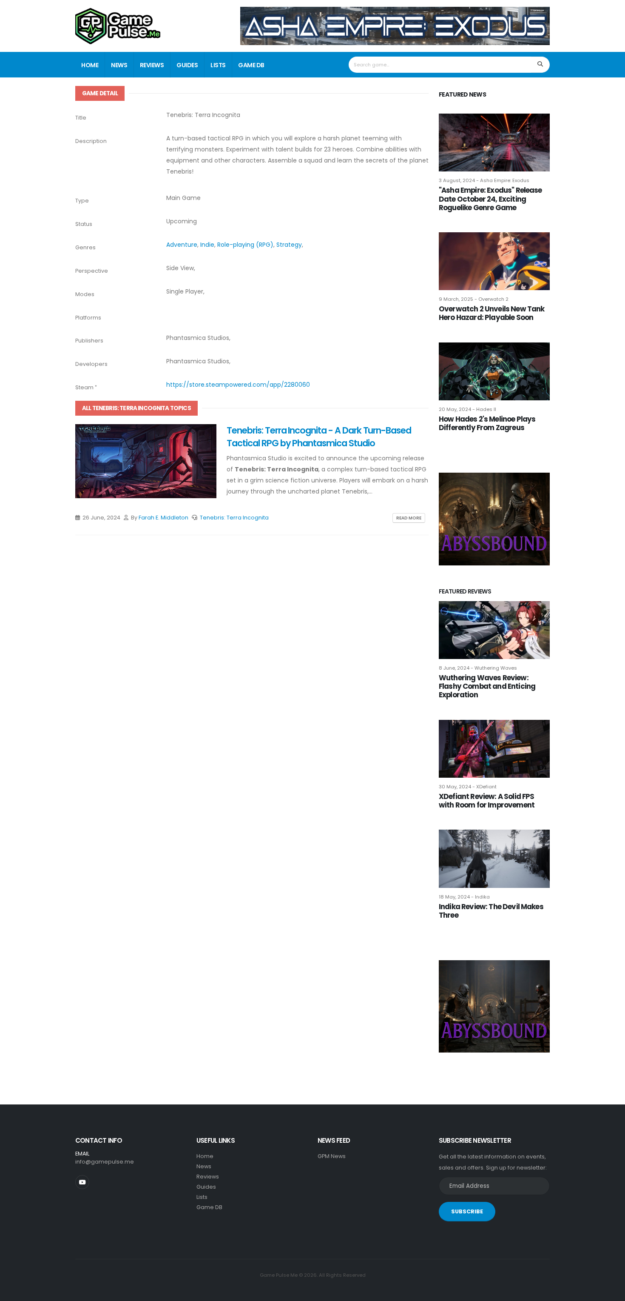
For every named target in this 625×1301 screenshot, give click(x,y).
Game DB (251, 65)
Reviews (152, 65)
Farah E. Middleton (163, 517)
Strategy (289, 244)
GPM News (332, 1156)
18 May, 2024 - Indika (464, 896)
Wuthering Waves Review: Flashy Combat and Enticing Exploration (487, 686)
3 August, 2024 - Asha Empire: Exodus (484, 180)
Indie (207, 244)
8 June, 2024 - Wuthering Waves (478, 668)
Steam (84, 387)
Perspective (91, 270)
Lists (218, 65)
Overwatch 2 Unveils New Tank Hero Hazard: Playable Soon (491, 313)
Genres (85, 247)
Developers (91, 364)
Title (80, 117)
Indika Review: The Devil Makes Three (491, 911)
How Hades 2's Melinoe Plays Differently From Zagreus (487, 423)
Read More (408, 518)
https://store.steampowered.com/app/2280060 (238, 384)
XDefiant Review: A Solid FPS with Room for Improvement (486, 800)
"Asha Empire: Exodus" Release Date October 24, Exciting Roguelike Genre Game (490, 198)
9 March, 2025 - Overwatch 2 (474, 299)
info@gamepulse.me (104, 1161)
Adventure (181, 244)
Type (82, 200)
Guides (187, 65)
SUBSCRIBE (467, 1211)
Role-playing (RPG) (245, 244)
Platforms (88, 317)
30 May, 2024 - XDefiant (468, 786)
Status (83, 224)
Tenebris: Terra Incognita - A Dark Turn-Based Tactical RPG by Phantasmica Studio (319, 436)
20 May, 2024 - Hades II (467, 409)
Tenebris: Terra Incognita (234, 517)
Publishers (89, 340)
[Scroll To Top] (610, 1291)
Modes (84, 294)
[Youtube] (82, 1182)
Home (89, 65)
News (119, 65)
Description (91, 141)
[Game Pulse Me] (117, 25)
